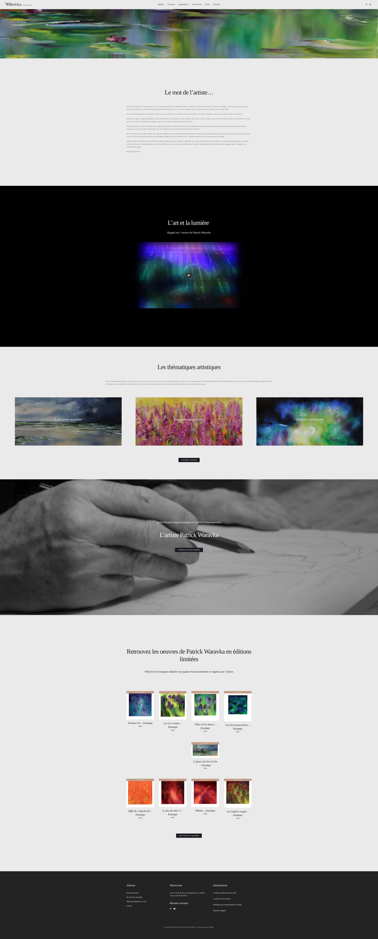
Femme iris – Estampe (140, 723)
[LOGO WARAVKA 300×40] (18, 3)
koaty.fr (211, 927)
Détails (140, 705)
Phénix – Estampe (205, 810)
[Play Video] (189, 275)
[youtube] (174, 909)
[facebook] (171, 909)
